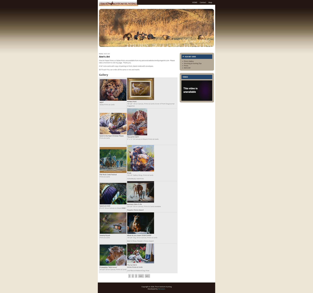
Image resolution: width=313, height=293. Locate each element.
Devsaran (161, 289)
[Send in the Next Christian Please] (113, 134)
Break (129, 173)
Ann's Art (187, 68)
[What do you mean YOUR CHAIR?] (140, 233)
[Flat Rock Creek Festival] (113, 172)
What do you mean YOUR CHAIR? (139, 235)
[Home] (118, 5)
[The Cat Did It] (140, 263)
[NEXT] (113, 100)
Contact (203, 2)
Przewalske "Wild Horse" (108, 267)
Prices (186, 65)
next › (141, 276)
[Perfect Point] (140, 99)
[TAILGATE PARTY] (137, 135)
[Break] (140, 171)
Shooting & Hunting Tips (193, 63)
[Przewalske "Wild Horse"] (113, 265)
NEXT (102, 102)
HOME (194, 2)
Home (101, 54)
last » (147, 276)
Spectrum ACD (105, 206)
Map (210, 2)
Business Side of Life (134, 204)
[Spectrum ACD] (113, 204)
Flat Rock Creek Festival (108, 174)
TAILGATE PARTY (133, 137)
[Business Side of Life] (140, 202)
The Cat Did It (132, 265)
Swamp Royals (105, 235)
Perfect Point (132, 101)
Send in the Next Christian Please (112, 136)
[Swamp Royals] (113, 233)
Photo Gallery (189, 61)
